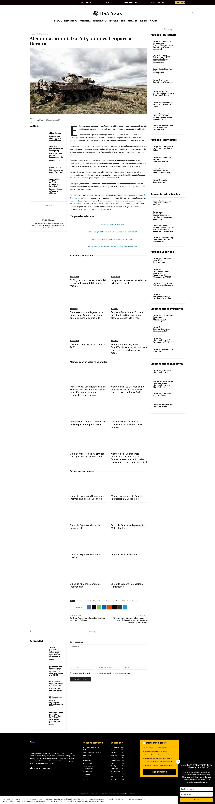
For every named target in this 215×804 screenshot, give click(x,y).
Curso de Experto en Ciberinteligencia (162, 371)
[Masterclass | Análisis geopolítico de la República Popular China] (88, 410)
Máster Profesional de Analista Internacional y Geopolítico (127, 497)
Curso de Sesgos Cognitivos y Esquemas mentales (163, 82)
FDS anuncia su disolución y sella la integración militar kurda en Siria (56, 701)
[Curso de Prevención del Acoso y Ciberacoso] (179, 286)
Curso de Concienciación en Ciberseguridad (161, 329)
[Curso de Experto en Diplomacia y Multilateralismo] (129, 513)
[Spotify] (58, 2)
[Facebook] (31, 2)
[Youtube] (43, 2)
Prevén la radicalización (165, 194)
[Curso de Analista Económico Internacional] (88, 572)
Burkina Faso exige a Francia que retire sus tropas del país (87, 619)
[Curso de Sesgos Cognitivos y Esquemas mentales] (179, 83)
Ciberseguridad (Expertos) (167, 363)
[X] (94, 607)
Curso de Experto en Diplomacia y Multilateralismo (162, 160)
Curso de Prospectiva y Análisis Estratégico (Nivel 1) (163, 105)
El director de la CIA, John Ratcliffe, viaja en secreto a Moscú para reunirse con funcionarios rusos (129, 348)
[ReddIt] (109, 607)
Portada (32, 34)
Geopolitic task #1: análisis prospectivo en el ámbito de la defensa (126, 424)
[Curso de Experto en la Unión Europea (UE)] (88, 513)
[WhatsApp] (99, 607)
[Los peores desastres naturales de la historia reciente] (129, 268)
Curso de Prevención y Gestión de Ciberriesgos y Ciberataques (163, 318)
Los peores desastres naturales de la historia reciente (129, 281)
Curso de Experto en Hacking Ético (162, 394)
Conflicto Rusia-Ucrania (97, 601)
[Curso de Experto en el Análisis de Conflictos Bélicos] (179, 149)
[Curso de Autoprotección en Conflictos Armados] (179, 297)
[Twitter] (35, 2)
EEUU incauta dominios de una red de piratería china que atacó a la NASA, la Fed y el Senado (56, 686)
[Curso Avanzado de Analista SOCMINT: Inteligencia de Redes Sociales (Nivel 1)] (179, 117)
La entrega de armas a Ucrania (112, 224)
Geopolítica (115, 601)
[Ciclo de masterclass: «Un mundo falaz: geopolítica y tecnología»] (88, 442)
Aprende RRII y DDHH (164, 139)
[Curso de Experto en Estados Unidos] (88, 543)
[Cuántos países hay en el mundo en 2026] (88, 332)
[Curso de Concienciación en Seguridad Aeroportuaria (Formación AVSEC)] (179, 272)
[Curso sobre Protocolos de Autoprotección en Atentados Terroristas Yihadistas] (179, 215)
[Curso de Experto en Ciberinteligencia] (179, 373)
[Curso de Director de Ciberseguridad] (179, 407)
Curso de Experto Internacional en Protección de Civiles (162, 171)
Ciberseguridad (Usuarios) (167, 308)
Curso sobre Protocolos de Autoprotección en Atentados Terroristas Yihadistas (163, 216)
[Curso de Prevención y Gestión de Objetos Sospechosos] (179, 240)
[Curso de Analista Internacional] (179, 183)
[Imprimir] (119, 607)
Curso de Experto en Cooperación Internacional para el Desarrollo (87, 497)
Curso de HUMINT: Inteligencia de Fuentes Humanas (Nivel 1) (163, 93)
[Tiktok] (50, 2)
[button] (193, 13)
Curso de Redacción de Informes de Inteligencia (163, 71)
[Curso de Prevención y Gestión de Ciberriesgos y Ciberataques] (179, 318)
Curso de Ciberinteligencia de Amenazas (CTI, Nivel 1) (163, 340)
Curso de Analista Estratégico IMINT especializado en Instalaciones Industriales (161, 59)
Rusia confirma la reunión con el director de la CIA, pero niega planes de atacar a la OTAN (127, 315)
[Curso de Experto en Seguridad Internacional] (179, 261)
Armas (86, 601)
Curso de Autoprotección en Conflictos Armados (162, 296)
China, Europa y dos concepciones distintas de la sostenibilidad (55, 136)
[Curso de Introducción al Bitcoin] (179, 352)
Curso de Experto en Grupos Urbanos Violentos (162, 203)
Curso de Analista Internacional (161, 181)
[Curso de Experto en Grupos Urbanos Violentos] (179, 204)
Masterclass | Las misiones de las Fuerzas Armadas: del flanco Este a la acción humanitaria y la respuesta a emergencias (56, 154)
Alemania (79, 601)
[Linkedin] (39, 2)
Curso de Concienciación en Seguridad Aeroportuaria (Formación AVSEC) (162, 273)
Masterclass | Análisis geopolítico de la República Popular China (88, 423)
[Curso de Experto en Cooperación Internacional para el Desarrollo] (88, 484)
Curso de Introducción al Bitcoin (163, 351)
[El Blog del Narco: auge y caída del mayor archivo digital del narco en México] (88, 268)
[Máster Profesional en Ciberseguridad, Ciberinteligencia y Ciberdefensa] (179, 384)
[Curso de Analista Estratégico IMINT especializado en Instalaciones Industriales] (179, 58)
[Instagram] (46, 2)
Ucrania (134, 601)
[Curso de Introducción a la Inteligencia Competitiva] (179, 128)
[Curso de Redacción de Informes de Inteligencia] (179, 72)
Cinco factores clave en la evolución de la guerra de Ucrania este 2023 (112, 246)
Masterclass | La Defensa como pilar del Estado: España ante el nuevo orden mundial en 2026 (127, 389)
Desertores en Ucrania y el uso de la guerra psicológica (112, 239)
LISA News (40, 120)
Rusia (128, 601)
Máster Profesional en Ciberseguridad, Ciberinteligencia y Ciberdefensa (163, 384)
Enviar (196, 800)
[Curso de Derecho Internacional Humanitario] (129, 572)
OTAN (123, 601)
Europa (108, 601)
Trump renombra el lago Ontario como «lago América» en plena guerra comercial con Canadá (86, 315)
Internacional (74, 276)
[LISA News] (33, 120)
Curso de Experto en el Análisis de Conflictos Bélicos (163, 148)
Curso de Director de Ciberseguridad (162, 406)
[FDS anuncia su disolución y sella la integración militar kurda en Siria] (40, 700)
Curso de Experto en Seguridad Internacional (162, 260)
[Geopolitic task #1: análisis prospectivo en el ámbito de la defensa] (129, 410)
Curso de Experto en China (124, 554)
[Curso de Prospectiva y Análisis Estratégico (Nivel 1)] (179, 105)
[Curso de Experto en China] (129, 543)
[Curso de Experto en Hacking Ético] (179, 396)
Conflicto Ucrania (42, 34)
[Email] (114, 607)
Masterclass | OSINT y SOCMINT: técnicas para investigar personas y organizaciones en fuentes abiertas (55, 186)
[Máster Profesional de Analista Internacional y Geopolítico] (129, 484)
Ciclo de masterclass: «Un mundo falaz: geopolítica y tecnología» (87, 455)
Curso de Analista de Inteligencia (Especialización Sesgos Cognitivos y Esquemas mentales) (163, 45)
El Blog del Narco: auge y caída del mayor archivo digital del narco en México (88, 283)
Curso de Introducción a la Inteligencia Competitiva (163, 128)
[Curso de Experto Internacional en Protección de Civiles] (179, 171)
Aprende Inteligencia (163, 35)
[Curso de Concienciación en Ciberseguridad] (179, 330)
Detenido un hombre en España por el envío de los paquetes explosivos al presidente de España (130, 620)
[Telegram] (125, 607)
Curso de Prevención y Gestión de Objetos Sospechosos (163, 239)
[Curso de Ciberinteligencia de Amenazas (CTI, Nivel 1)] (179, 341)
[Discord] (54, 2)
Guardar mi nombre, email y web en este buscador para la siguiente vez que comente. (101, 673)
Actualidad (74, 308)
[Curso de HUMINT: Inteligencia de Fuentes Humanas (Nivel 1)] (179, 94)
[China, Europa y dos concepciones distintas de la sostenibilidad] (40, 136)
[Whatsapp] (62, 2)
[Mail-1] (65, 2)
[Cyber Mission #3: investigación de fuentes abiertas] (40, 170)
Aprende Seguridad (162, 251)
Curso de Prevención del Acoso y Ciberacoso (163, 284)
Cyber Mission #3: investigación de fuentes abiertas (56, 170)
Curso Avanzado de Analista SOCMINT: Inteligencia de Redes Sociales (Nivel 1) (162, 117)
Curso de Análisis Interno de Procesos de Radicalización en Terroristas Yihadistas (163, 228)
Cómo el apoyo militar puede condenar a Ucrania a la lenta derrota (112, 232)
